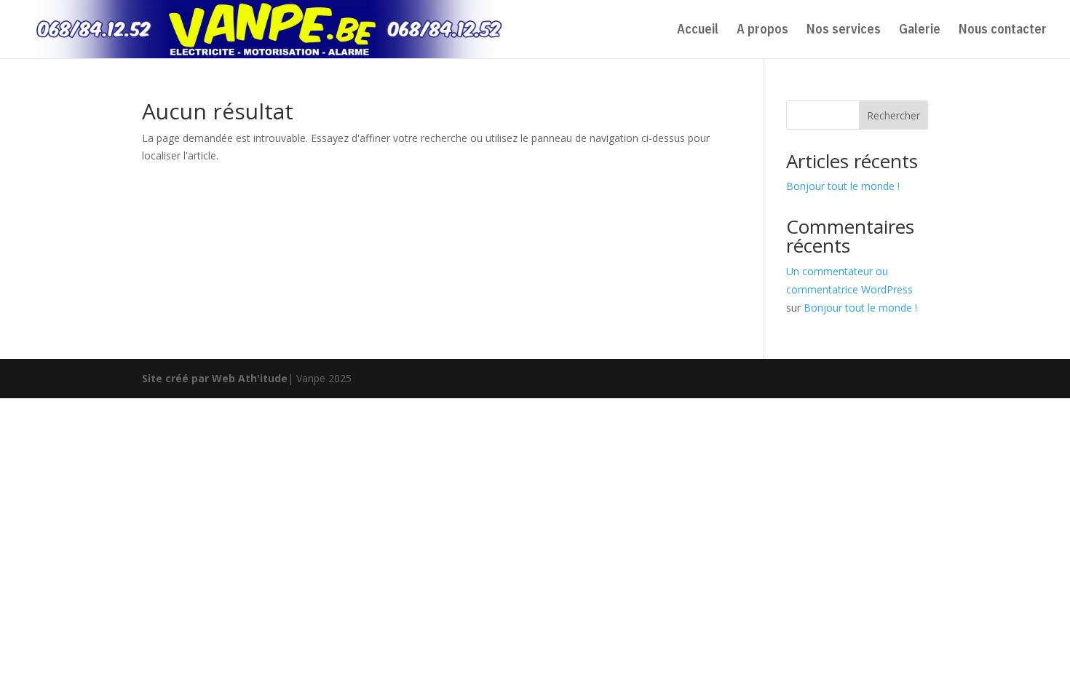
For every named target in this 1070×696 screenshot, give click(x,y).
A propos (762, 30)
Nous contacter (1003, 30)
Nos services (844, 30)
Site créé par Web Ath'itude (215, 378)
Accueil (697, 30)
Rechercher (893, 115)
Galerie (919, 30)
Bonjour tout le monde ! (843, 186)
